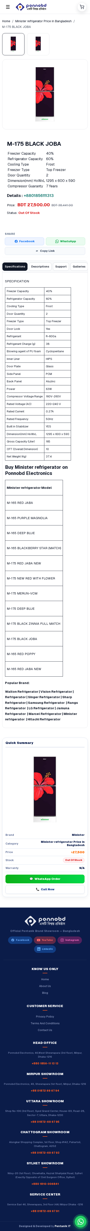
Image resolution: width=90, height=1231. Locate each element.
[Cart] (82, 7)
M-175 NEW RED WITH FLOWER (31, 578)
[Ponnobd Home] (45, 921)
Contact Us (45, 1030)
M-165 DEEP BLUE (21, 533)
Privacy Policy (45, 1016)
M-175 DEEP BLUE (21, 608)
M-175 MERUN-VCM (22, 593)
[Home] (45, 7)
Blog (45, 993)
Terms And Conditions (45, 1023)
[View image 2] (38, 44)
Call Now (45, 889)
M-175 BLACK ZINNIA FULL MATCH (33, 623)
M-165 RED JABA (20, 503)
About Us (45, 986)
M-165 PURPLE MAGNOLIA (27, 518)
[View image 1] (13, 44)
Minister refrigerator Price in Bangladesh (43, 21)
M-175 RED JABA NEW (24, 563)
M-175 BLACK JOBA (22, 639)
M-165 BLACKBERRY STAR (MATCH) (34, 548)
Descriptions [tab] (40, 266)
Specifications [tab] (15, 266)
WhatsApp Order (45, 879)
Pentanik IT (63, 1226)
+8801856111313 (39, 195)
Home (6, 21)
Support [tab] (61, 266)
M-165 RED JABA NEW (24, 669)
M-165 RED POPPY (21, 654)
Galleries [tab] (79, 266)
